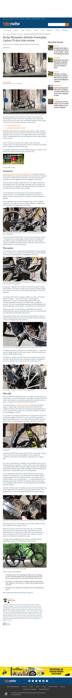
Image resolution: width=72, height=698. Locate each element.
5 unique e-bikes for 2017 (12, 125)
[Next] (43, 100)
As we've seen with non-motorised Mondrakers (17, 174)
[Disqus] (26, 647)
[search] (67, 24)
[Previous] (6, 100)
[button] (25, 102)
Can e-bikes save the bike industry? (15, 128)
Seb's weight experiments (21, 405)
